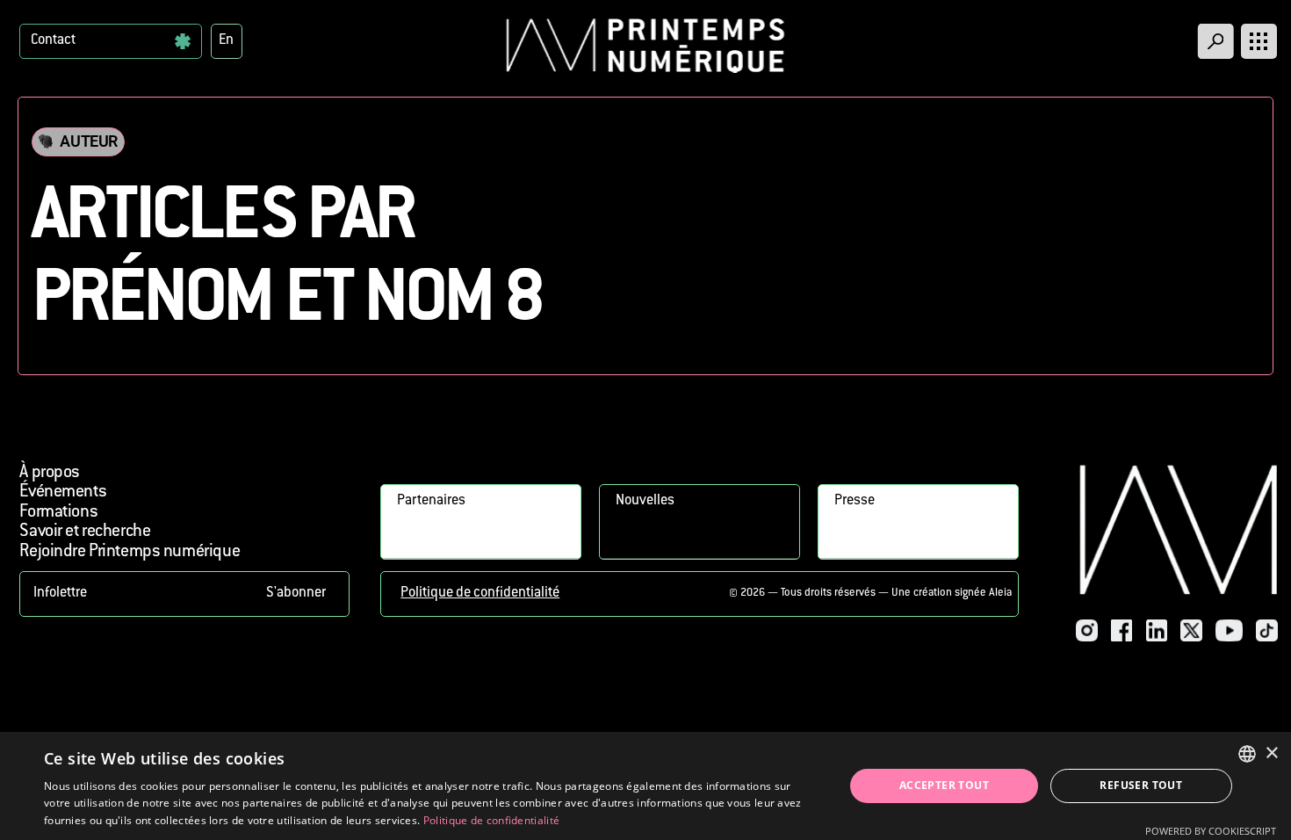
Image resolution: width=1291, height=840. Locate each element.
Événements (62, 492)
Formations (58, 512)
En (226, 40)
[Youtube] (1229, 630)
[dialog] (645, 786)
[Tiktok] (1267, 630)
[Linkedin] (1157, 630)
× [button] (1271, 753)
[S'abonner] (184, 594)
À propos (49, 473)
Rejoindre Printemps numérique (129, 552)
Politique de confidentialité (479, 593)
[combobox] (1247, 754)
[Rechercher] (1215, 41)
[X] (1191, 630)
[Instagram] (1087, 630)
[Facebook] (1122, 630)
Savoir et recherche (84, 532)
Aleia (1000, 593)
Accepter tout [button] (944, 785)
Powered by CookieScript (1210, 830)
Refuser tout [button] (1141, 785)
